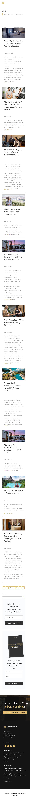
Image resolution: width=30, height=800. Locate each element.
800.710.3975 (8, 737)
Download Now (13, 683)
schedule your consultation (15, 712)
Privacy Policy (8, 781)
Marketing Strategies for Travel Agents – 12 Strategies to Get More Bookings (15, 776)
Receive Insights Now (14, 623)
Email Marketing (9, 759)
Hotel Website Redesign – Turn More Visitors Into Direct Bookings (14, 769)
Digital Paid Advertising (11, 757)
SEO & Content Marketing (12, 755)
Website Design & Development (14, 753)
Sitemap (6, 761)
